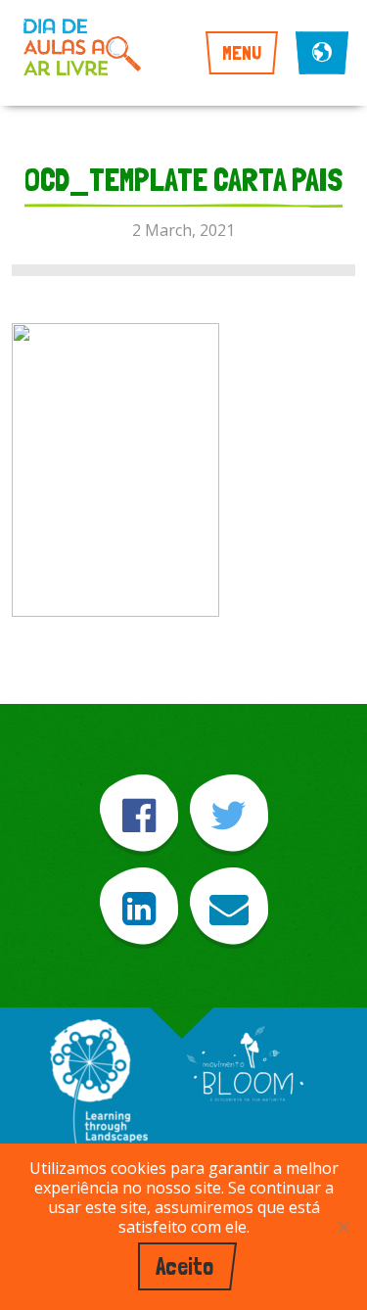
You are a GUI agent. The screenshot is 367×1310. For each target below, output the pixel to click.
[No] (342, 1227)
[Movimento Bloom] (244, 1065)
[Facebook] (139, 815)
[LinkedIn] (139, 908)
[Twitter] (229, 815)
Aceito (184, 1266)
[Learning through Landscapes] (99, 1091)
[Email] (229, 908)
